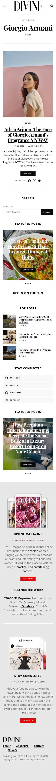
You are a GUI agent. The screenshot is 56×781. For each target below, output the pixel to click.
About (7, 746)
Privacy (12, 750)
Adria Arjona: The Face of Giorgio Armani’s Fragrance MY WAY (28, 134)
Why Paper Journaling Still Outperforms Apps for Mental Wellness (35, 319)
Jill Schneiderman (35, 146)
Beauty (28, 123)
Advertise (22, 746)
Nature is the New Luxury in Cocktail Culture (35, 335)
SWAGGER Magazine (17, 598)
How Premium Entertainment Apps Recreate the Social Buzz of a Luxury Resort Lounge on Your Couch (28, 438)
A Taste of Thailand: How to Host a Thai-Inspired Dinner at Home (28, 248)
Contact (39, 746)
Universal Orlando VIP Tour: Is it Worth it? (35, 351)
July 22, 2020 (18, 146)
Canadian (32, 551)
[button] (26, 283)
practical (22, 567)
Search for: (8, 207)
